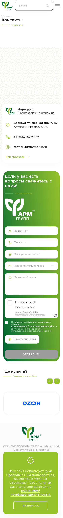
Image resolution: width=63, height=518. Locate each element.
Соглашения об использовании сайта (33, 326)
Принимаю (31, 505)
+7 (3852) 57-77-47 (26, 137)
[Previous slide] (50, 381)
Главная (7, 16)
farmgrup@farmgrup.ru (30, 147)
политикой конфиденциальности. (31, 492)
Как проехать (15, 157)
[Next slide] (57, 381)
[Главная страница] (7, 6)
